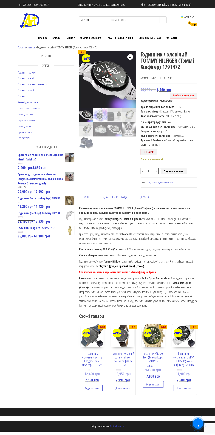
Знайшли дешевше (183, 95)
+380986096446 (154, 4)
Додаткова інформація (115, 197)
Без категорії (24, 138)
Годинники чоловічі (27, 72)
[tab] (89, 197)
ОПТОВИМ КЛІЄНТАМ (150, 38)
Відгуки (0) (144, 197)
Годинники (23, 96)
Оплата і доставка (91, 38)
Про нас (42, 38)
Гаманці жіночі (24, 126)
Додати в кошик (174, 171)
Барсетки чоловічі (26, 120)
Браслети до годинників (29, 108)
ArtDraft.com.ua (117, 426)
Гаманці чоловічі (25, 114)
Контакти (171, 38)
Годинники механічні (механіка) (32, 84)
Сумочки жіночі (25, 132)
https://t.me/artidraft (181, 4)
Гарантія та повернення (120, 38)
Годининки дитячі (26, 90)
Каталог (57, 38)
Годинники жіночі (26, 78)
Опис (87, 197)
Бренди (71, 38)
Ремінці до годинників (28, 102)
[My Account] (182, 24)
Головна (22, 47)
